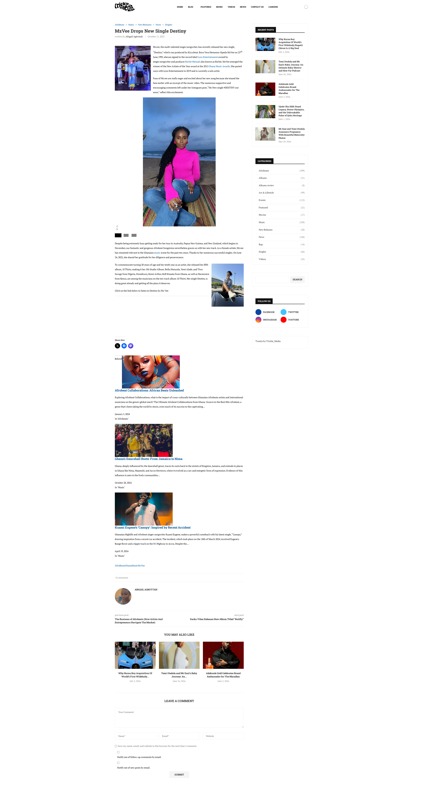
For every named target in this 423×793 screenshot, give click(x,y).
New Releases (282, 229)
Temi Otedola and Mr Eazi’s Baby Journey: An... (179, 675)
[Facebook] (289, 6)
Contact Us (257, 6)
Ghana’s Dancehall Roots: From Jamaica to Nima (148, 459)
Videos (231, 6)
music (157, 252)
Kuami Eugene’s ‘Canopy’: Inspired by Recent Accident (153, 527)
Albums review (282, 185)
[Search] (300, 6)
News (243, 6)
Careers (273, 6)
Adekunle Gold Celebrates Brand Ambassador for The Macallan (223, 675)
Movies (282, 214)
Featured (206, 6)
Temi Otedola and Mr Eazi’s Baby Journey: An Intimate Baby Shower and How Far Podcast (291, 66)
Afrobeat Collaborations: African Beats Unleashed (149, 390)
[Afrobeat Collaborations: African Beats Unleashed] (151, 357)
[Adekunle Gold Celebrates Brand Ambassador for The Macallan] (223, 655)
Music (219, 6)
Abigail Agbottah (134, 36)
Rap (282, 244)
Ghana (128, 565)
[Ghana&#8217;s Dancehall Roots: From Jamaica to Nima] (144, 426)
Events (282, 200)
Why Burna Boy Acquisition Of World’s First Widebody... (135, 675)
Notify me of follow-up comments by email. (139, 757)
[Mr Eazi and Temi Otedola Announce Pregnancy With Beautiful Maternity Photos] (265, 134)
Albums (282, 177)
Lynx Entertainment (208, 57)
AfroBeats (120, 565)
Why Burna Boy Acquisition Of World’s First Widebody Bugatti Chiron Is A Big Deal (291, 44)
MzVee (141, 565)
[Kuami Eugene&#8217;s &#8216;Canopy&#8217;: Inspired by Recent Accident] (144, 494)
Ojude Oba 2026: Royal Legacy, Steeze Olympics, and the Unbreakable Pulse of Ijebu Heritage (291, 111)
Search (297, 279)
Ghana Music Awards (219, 66)
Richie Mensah (192, 61)
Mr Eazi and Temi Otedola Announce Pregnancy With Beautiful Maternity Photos (292, 133)
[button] (117, 226)
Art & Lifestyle (282, 192)
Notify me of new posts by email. (133, 767)
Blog (190, 6)
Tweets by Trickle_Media (268, 341)
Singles (282, 251)
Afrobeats (282, 170)
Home (180, 6)
